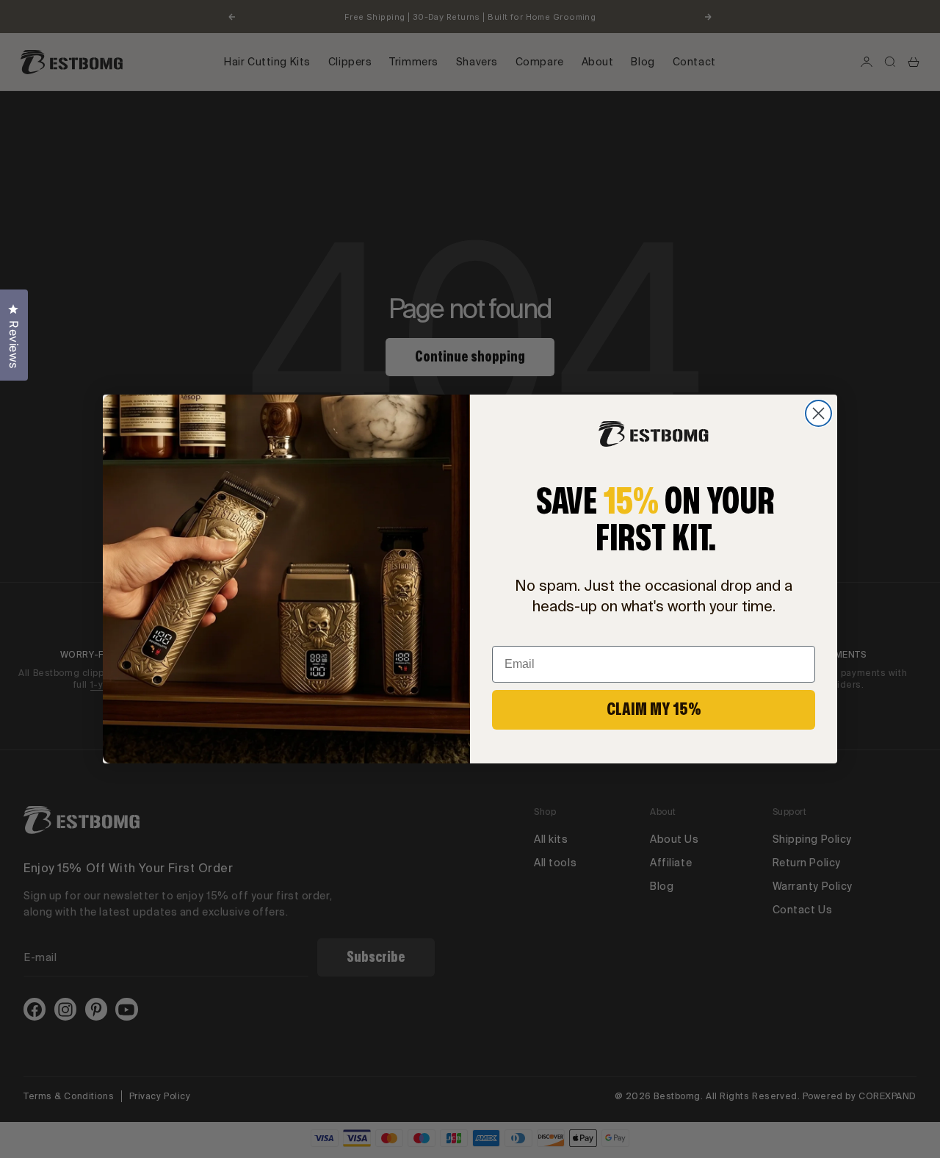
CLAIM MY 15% (654, 709)
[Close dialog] (818, 413)
